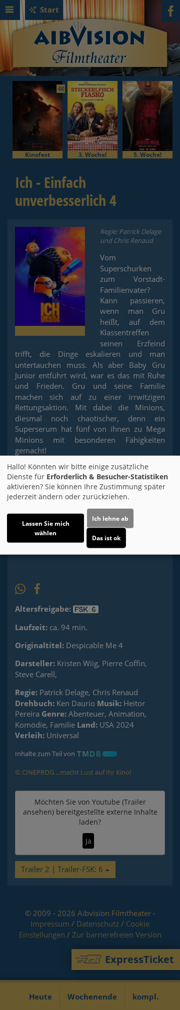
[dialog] (90, 505)
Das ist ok (106, 538)
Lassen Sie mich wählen (46, 528)
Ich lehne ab (110, 518)
